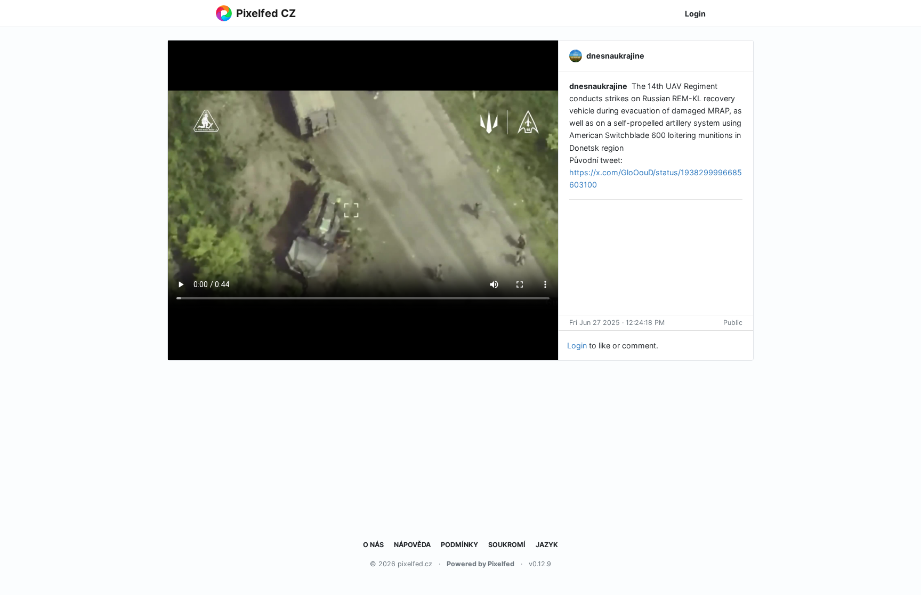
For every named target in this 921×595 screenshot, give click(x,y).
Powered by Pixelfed (480, 564)
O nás (373, 545)
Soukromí (507, 545)
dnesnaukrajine (598, 86)
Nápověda (412, 545)
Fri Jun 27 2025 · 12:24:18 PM (617, 323)
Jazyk (547, 545)
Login (695, 13)
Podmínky (459, 545)
